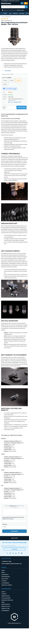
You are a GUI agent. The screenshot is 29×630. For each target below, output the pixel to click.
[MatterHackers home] (6, 4)
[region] (14, 36)
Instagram (13, 553)
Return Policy (5, 604)
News (3, 572)
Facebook (7, 553)
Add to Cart (21, 107)
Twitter (10, 553)
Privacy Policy (5, 606)
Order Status (5, 596)
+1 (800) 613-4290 (6, 561)
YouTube (21, 553)
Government (5, 583)
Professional (5, 576)
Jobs (2, 602)
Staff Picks (15, 13)
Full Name (4, 524)
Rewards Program (7, 600)
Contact (4, 594)
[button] (14, 10)
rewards (14, 88)
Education (4, 578)
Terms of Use (5, 608)
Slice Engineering (6, 20)
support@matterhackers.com (11, 563)
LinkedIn (16, 553)
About (3, 591)
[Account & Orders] (22, 3)
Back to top (14, 538)
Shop (3, 570)
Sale (10, 13)
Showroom (5, 574)
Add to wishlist (8, 70)
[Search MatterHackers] (26, 6)
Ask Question (14, 531)
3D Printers (21, 13)
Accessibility (5, 610)
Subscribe (14, 549)
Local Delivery (6, 598)
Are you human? (13, 518)
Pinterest (19, 553)
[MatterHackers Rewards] (4, 88)
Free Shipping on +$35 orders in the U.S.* (10, 0)
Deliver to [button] (15, 102)
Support (4, 581)
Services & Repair (6, 585)
